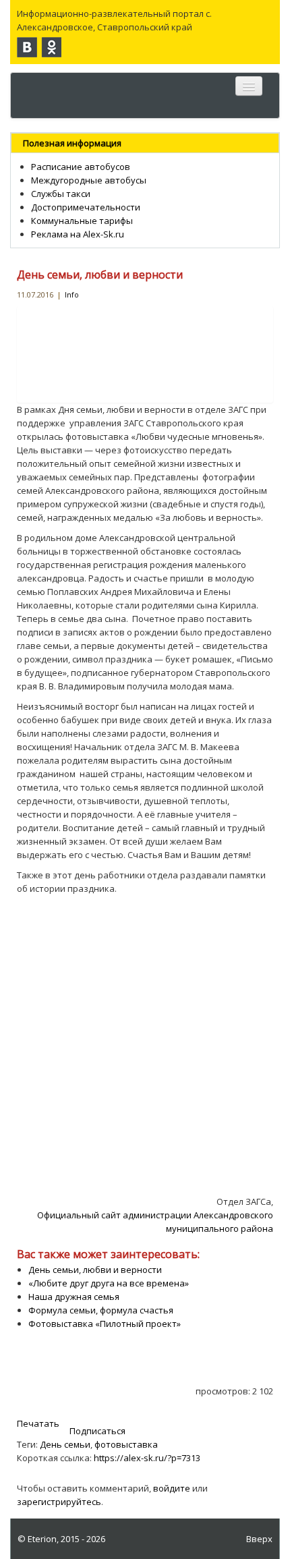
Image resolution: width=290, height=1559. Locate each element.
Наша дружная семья (73, 1297)
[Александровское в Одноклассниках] (51, 47)
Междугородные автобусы (88, 180)
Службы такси (60, 194)
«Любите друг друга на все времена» (108, 1283)
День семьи (65, 1444)
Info (72, 294)
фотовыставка (126, 1444)
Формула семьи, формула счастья (100, 1310)
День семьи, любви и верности (100, 274)
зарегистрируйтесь (59, 1502)
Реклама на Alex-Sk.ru (77, 234)
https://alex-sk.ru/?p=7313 (147, 1458)
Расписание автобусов (80, 167)
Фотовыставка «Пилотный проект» (104, 1323)
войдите (171, 1488)
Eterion (42, 1539)
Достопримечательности (85, 207)
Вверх (259, 1539)
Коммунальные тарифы (82, 221)
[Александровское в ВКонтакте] (27, 47)
